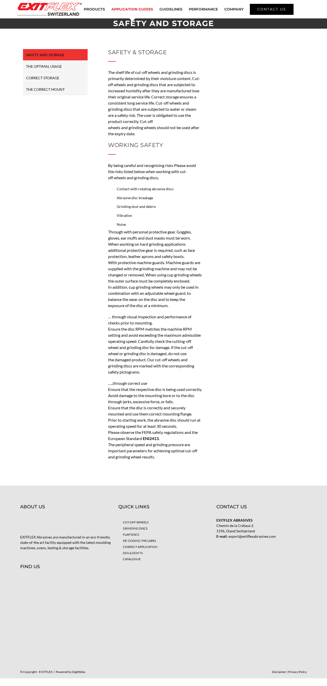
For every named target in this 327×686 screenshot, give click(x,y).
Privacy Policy (297, 672)
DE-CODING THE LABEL (139, 541)
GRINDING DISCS (135, 528)
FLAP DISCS (131, 534)
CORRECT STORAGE (42, 78)
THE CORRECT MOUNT (45, 89)
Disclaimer (279, 672)
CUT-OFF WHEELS (135, 522)
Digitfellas (78, 672)
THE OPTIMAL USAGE (44, 66)
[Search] (301, 9)
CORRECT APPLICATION (140, 547)
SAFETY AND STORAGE (45, 55)
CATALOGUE (132, 559)
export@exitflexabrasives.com (252, 536)
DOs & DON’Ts (133, 553)
